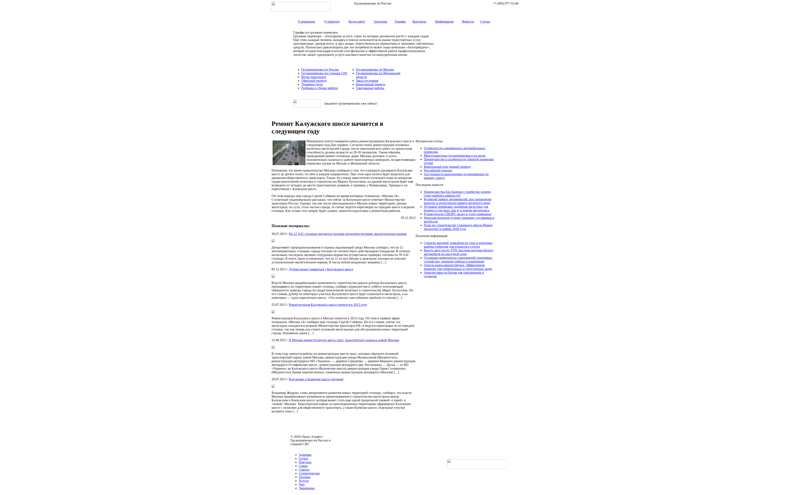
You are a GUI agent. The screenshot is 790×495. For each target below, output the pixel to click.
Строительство (309, 473)
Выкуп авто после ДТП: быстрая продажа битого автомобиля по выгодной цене (458, 252)
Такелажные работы (370, 88)
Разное (312, 447)
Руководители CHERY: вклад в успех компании (457, 214)
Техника (304, 477)
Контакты (419, 21)
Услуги (304, 480)
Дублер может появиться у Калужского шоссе (321, 269)
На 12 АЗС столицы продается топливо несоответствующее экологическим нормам (348, 234)
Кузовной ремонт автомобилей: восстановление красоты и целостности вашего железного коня (457, 201)
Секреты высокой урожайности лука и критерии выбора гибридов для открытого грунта (458, 244)
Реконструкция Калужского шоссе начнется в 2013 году (328, 304)
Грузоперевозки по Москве (375, 69)
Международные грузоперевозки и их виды (455, 155)
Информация (444, 21)
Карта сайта (298, 447)
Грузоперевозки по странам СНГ (324, 73)
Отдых (303, 458)
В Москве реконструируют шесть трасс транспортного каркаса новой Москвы (344, 340)
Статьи (485, 21)
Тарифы (400, 21)
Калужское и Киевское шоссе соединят (316, 379)
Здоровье (305, 454)
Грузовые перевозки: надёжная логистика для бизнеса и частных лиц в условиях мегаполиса (456, 208)
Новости (468, 21)
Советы (304, 469)
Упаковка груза (312, 84)
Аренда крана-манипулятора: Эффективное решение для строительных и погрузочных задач (458, 267)
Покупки (305, 462)
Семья (303, 466)
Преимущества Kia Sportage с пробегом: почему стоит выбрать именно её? (457, 193)
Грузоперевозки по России (320, 69)
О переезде (332, 21)
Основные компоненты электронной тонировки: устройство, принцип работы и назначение (458, 259)
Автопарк (380, 21)
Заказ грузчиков (367, 80)
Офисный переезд (314, 80)
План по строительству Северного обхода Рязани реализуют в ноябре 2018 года (458, 227)
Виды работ (357, 21)
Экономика (307, 488)
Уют (302, 484)
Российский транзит (438, 170)
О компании (306, 21)
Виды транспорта (313, 77)
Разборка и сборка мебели (319, 88)
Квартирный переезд (370, 84)
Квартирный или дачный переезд (447, 166)
